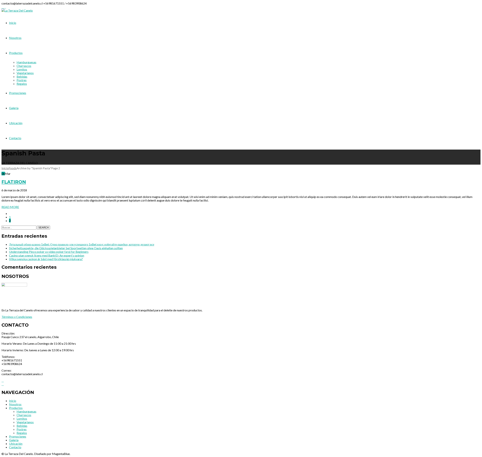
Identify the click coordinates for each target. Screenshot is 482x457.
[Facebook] (3, 7)
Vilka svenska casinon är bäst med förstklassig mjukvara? (46, 259)
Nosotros (15, 404)
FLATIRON (14, 182)
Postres (22, 429)
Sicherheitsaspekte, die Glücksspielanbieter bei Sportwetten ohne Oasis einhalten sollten (66, 248)
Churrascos (24, 415)
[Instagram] (5, 7)
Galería (13, 440)
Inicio (5, 168)
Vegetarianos (25, 422)
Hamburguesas (26, 411)
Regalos (22, 433)
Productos (16, 408)
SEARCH (43, 227)
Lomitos (22, 418)
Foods (13, 168)
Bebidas (22, 425)
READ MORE (10, 207)
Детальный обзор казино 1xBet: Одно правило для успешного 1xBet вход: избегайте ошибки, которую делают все (81, 244)
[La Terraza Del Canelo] (17, 10)
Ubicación (15, 443)
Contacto (15, 447)
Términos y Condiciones (17, 317)
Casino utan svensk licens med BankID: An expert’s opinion (46, 255)
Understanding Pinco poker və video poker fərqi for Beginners (48, 251)
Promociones (17, 436)
